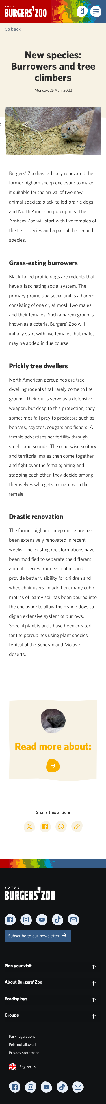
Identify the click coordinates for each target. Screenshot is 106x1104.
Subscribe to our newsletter (34, 936)
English (25, 1066)
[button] (95, 11)
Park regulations (22, 1036)
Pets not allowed (22, 1044)
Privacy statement (24, 1052)
